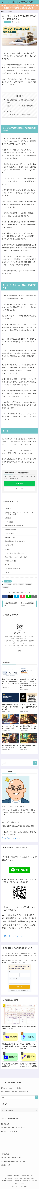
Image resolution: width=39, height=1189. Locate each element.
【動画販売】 (8, 549)
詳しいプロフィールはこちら (11, 838)
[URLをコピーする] (34, 596)
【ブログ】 (7, 572)
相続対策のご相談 (10, 537)
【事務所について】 (10, 561)
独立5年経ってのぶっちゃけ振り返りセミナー (18, 557)
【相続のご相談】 (9, 533)
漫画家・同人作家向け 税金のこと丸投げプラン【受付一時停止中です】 (20, 513)
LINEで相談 (19, 483)
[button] (4, 596)
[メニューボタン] (37, 2)
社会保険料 (28, 584)
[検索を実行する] (35, 763)
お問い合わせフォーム (12, 936)
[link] (19, 651)
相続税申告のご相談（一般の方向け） (16, 541)
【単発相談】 (8, 518)
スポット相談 (9, 522)
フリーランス (7, 22)
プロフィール (9, 565)
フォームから (19, 489)
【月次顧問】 (8, 508)
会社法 (15, 584)
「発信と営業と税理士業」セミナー (15, 553)
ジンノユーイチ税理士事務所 (19, 2)
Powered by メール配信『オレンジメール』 (19, 990)
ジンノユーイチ (19, 633)
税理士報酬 (5, 587)
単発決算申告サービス (11, 529)
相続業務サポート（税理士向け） (14, 525)
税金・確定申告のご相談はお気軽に (21, 114)
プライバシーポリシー (19, 1183)
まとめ (9, 111)
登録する (19, 987)
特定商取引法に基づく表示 (30, 1180)
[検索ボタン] (2, 2)
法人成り (21, 584)
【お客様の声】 (9, 545)
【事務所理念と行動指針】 (12, 568)
